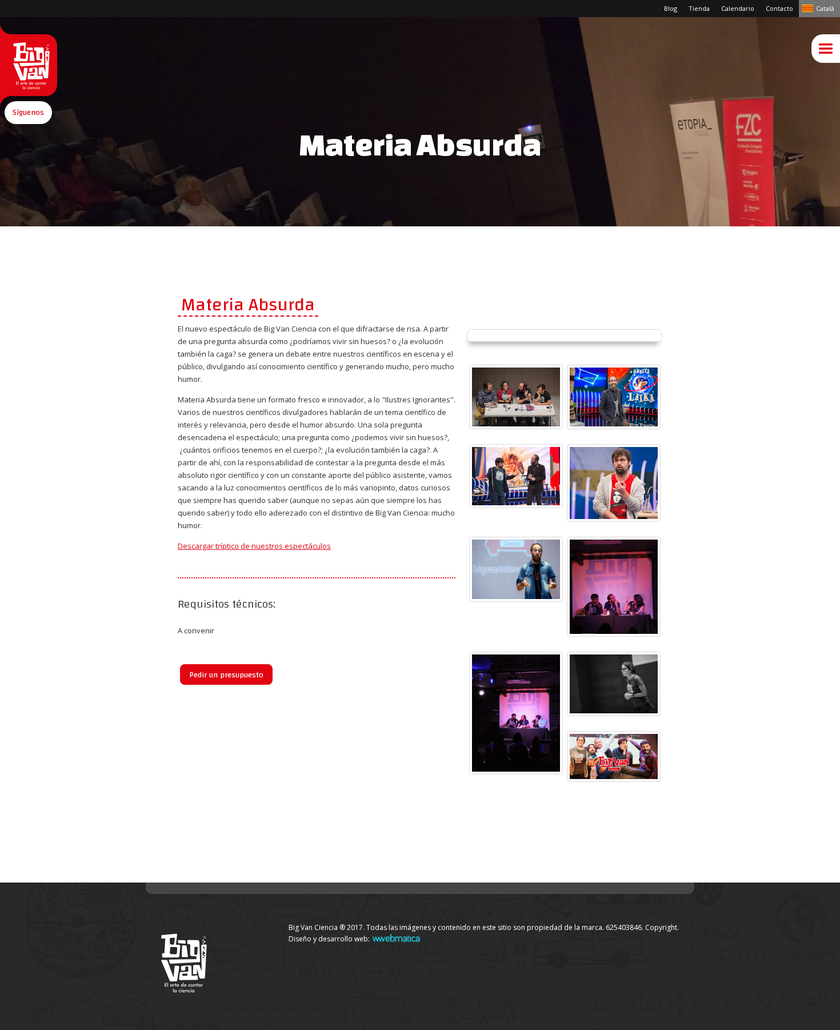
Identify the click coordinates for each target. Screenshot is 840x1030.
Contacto (779, 8)
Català (825, 8)
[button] (28, 112)
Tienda (699, 8)
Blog (670, 8)
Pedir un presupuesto (226, 675)
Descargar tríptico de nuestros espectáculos (254, 546)
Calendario (737, 8)
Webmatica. (396, 938)
